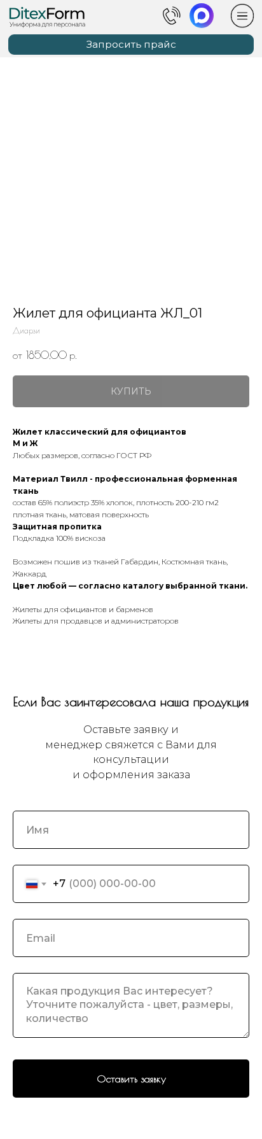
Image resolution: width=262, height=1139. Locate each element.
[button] (131, 44)
